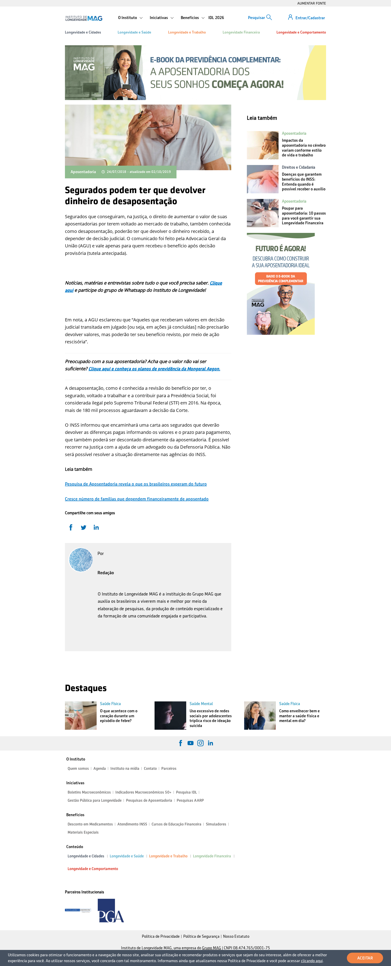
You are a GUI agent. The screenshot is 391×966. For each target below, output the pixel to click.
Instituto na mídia (124, 768)
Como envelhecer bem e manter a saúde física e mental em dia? (299, 716)
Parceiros (168, 768)
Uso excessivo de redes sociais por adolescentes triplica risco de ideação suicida (211, 718)
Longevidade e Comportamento (301, 32)
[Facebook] (180, 743)
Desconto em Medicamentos (90, 824)
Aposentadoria (83, 172)
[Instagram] (200, 743)
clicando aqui (312, 960)
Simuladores (216, 824)
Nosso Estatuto (236, 936)
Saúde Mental (201, 703)
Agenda (99, 768)
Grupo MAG (211, 948)
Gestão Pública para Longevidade (95, 800)
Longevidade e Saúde (134, 32)
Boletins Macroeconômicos (89, 792)
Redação (106, 572)
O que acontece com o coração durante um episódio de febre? (118, 716)
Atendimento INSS (132, 824)
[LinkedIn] (210, 743)
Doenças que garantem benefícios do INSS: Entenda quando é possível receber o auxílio (303, 181)
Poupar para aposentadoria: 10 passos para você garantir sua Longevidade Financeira (304, 215)
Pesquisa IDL (186, 792)
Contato (150, 768)
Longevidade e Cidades (83, 32)
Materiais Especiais (83, 832)
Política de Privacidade (161, 936)
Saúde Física (110, 703)
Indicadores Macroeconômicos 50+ (143, 792)
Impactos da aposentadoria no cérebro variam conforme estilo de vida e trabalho (304, 147)
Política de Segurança (201, 936)
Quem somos (78, 768)
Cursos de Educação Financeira (176, 824)
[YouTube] (190, 743)
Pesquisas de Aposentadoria (149, 800)
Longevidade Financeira (241, 32)
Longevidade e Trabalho (187, 32)
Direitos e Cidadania (298, 167)
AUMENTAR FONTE (311, 3)
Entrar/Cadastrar (310, 18)
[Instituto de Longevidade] (84, 18)
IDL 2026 (216, 17)
